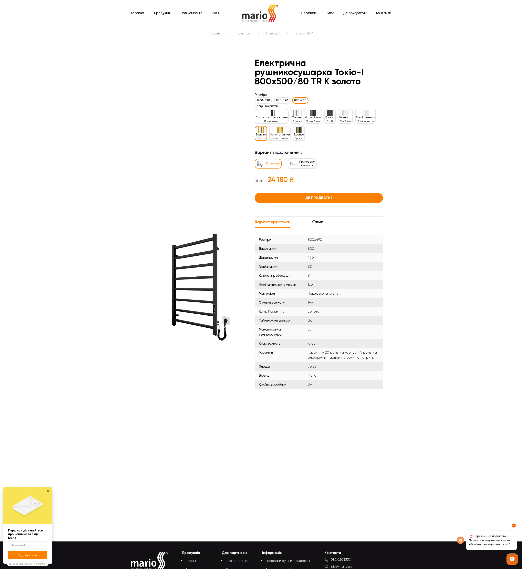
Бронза (299, 134)
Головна (137, 13)
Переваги (309, 13)
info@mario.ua (341, 566)
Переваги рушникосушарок (288, 561)
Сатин (296, 117)
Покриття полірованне (272, 117)
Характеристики (272, 222)
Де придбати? (355, 13)
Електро (244, 33)
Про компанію (191, 13)
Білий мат (345, 117)
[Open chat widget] (512, 559)
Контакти (383, 13)
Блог (330, 13)
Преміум (273, 33)
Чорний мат (313, 117)
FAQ (215, 13)
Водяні (191, 561)
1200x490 (263, 100)
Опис (317, 222)
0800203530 (341, 559)
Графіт (330, 117)
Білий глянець (365, 117)
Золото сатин (280, 134)
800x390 (282, 100)
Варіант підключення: (278, 152)
